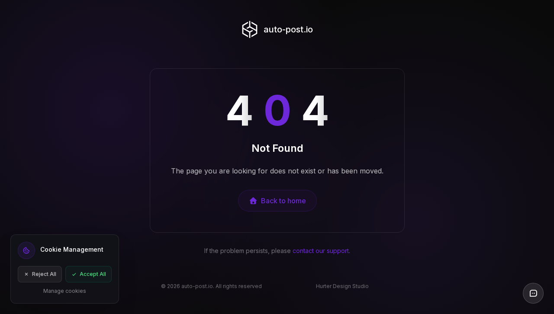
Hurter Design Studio (342, 286)
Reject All (44, 274)
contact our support (321, 250)
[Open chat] (533, 293)
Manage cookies (64, 291)
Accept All (93, 274)
